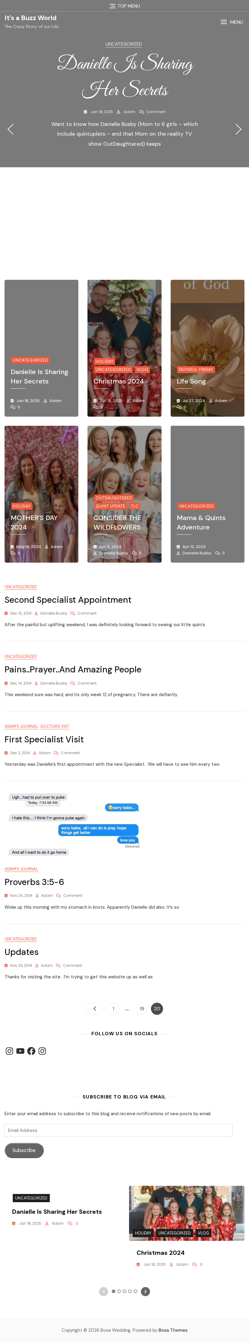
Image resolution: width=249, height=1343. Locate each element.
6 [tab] (138, 249)
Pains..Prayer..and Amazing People (73, 669)
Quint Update (110, 506)
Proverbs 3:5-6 (34, 882)
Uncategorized (124, 44)
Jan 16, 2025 (110, 401)
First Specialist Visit (44, 739)
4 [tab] (127, 249)
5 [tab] (132, 249)
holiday (105, 361)
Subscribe (24, 1150)
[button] (231, 22)
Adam (129, 111)
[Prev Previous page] (95, 1009)
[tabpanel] (124, 129)
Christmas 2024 (119, 381)
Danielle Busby (113, 553)
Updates (22, 952)
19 (143, 1008)
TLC (134, 506)
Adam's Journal (21, 726)
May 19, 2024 (28, 547)
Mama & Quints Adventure (201, 522)
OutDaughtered (114, 498)
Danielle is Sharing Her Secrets (39, 376)
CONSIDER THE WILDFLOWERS (117, 522)
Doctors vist (55, 726)
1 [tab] (111, 249)
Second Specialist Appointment (68, 600)
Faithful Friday (196, 369)
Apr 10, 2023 (194, 547)
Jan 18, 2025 (101, 111)
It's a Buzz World (30, 17)
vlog (142, 369)
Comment (155, 112)
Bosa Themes (173, 1330)
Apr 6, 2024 (109, 547)
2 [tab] (116, 249)
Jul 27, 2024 (193, 401)
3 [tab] (122, 249)
